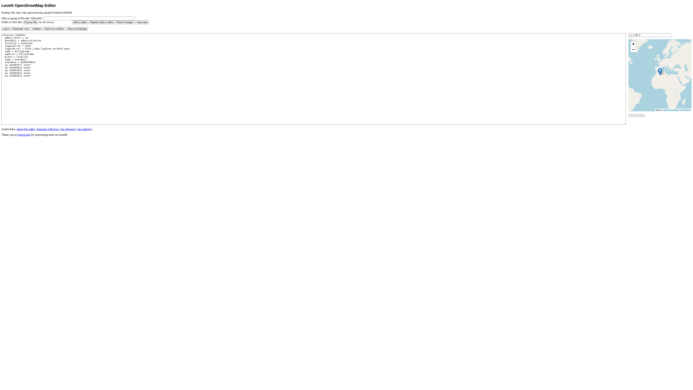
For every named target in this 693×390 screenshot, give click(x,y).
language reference (47, 129)
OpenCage (24, 134)
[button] (660, 71)
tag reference (68, 129)
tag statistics (84, 129)
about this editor (26, 129)
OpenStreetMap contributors (677, 109)
